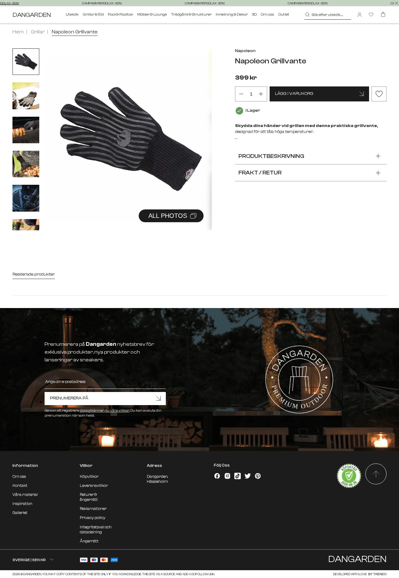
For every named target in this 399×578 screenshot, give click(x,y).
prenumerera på (69, 398)
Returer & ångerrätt (89, 497)
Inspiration (22, 504)
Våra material (25, 494)
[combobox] (327, 15)
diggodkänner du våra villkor (104, 411)
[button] (199, 132)
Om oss (267, 14)
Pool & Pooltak (120, 14)
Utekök (72, 14)
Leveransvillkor (94, 485)
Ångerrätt (89, 541)
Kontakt (19, 485)
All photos (167, 215)
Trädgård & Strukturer (191, 14)
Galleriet (19, 513)
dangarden (31, 15)
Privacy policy (92, 518)
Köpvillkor (89, 476)
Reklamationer (93, 509)
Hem (18, 32)
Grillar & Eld (93, 14)
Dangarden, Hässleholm (157, 479)
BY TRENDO (377, 574)
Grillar (38, 32)
